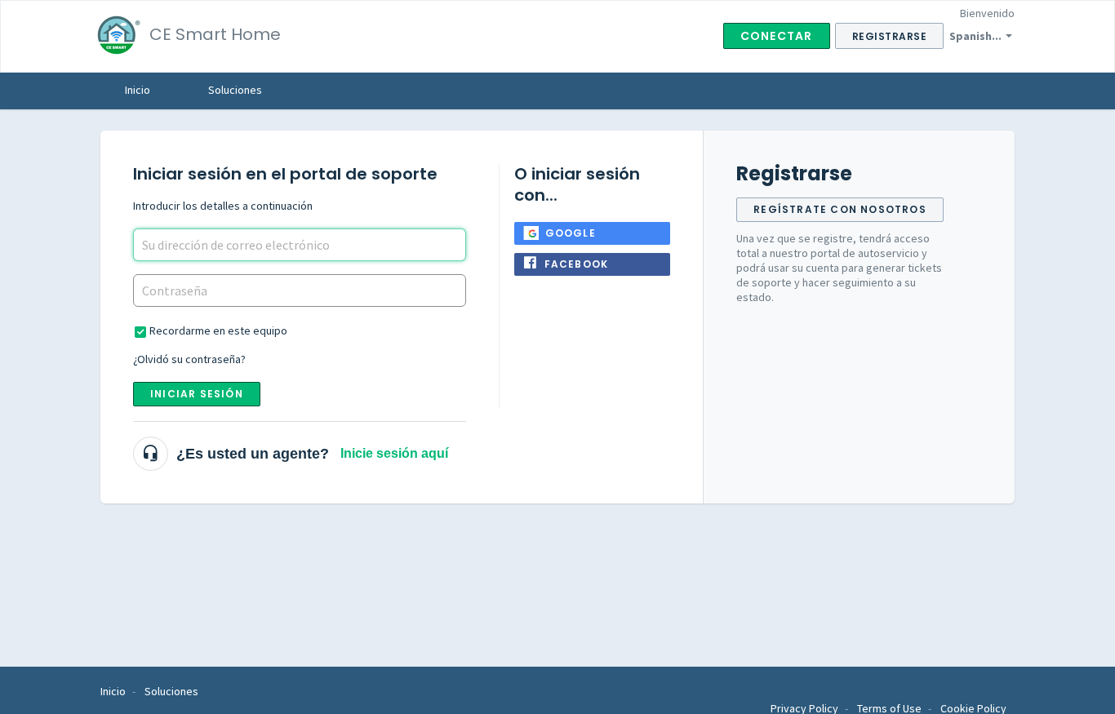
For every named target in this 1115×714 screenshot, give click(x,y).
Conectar (776, 36)
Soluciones (235, 89)
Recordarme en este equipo (218, 330)
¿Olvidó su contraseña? (189, 359)
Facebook (576, 264)
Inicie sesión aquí (394, 453)
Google (570, 233)
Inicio (137, 89)
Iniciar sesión (196, 394)
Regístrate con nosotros (839, 209)
